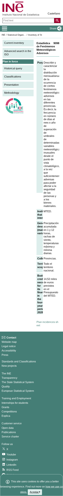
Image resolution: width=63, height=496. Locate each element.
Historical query (13, 68)
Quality (6, 386)
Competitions (9, 411)
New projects (9, 365)
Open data (8, 428)
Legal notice (9, 346)
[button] (54, 28)
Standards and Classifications (19, 361)
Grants (5, 407)
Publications (9, 432)
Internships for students (15, 403)
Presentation (11, 84)
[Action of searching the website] (57, 20)
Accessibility (9, 350)
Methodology (11, 92)
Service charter (10, 436)
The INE (6, 373)
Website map (9, 342)
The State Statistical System (18, 382)
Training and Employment (16, 398)
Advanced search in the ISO (17, 53)
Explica (6, 416)
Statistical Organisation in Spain (22, 35)
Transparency (9, 377)
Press (5, 355)
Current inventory (14, 43)
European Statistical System (18, 390)
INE (3, 35)
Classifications (12, 76)
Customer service (12, 423)
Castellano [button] (54, 13)
